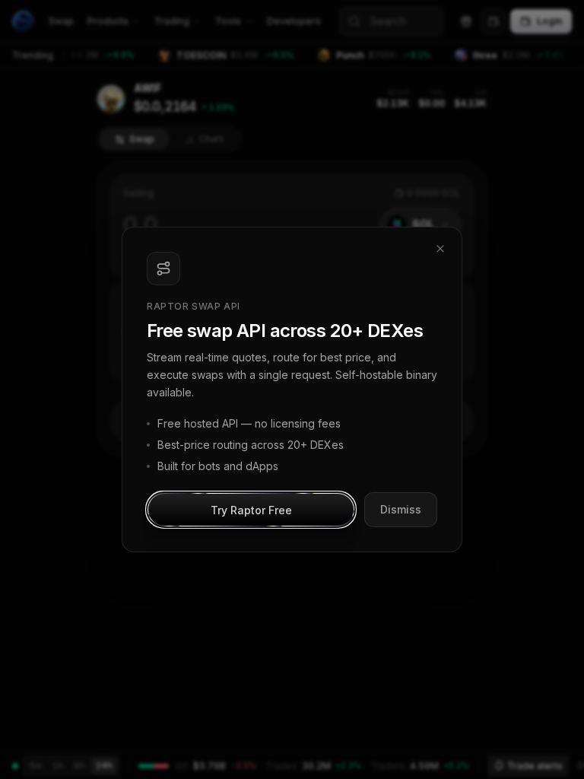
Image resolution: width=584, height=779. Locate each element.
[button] (251, 509)
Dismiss (400, 509)
